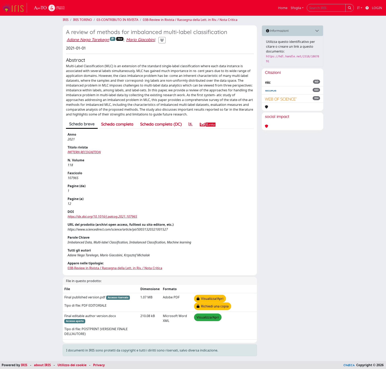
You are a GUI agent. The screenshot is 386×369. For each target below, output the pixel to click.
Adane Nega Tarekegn (88, 39)
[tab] (190, 124)
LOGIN (377, 8)
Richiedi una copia (214, 306)
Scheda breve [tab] (81, 123)
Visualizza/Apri (211, 298)
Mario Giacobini (140, 39)
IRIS (66, 20)
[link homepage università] (49, 8)
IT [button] (358, 8)
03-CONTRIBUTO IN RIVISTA (117, 20)
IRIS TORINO (82, 20)
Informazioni (278, 31)
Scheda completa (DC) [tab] (161, 124)
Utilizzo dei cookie (71, 365)
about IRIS (42, 365)
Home (282, 8)
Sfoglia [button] (296, 8)
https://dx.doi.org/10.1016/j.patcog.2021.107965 (102, 216)
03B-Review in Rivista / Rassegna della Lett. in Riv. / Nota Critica (190, 20)
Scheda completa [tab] (117, 124)
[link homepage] (14, 8)
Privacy (99, 365)
